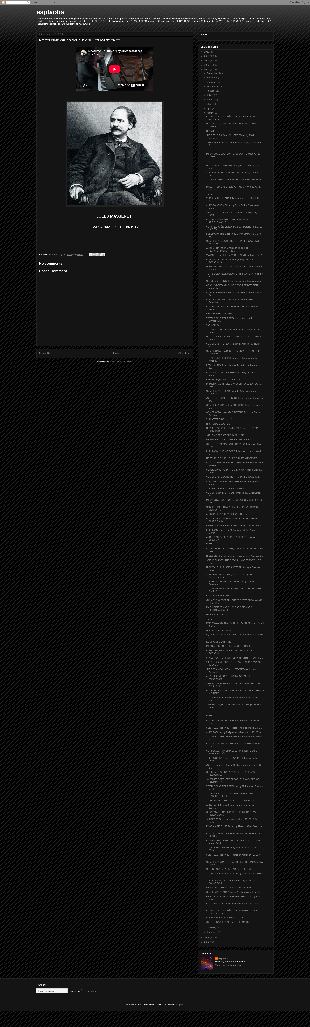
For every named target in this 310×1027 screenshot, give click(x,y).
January (211, 932)
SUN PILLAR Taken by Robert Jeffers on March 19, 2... (234, 727)
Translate (91, 991)
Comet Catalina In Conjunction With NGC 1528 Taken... (234, 525)
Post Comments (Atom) (121, 362)
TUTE (209, 149)
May (209, 104)
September (213, 86)
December (212, 73)
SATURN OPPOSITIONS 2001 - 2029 (225, 435)
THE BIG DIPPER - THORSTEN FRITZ (226, 488)
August (211, 90)
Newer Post (45, 353)
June (209, 99)
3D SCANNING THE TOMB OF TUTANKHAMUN (231, 800)
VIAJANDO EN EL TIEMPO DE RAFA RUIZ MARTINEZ (234, 255)
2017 (207, 65)
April (209, 108)
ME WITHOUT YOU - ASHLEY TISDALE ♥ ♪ (228, 439)
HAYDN (210, 130)
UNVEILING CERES (216, 614)
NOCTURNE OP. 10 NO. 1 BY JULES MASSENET (231, 458)
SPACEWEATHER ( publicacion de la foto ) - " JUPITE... (234, 657)
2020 (207, 51)
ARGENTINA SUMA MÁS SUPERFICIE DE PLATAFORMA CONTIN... (227, 249)
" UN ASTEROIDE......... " (219, 419)
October (211, 82)
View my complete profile (228, 965)
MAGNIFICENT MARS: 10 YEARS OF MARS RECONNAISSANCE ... (229, 608)
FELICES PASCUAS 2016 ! (220, 313)
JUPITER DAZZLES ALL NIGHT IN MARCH (228, 922)
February (212, 927)
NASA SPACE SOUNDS (218, 423)
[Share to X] (97, 254)
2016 (207, 69)
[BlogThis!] (94, 254)
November (212, 77)
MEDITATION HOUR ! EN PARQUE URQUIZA (229, 646)
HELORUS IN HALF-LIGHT (220, 630)
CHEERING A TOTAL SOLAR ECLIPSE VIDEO (229, 869)
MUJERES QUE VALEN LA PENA (223, 379)
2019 (207, 56)
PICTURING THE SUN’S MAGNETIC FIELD (228, 887)
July (209, 95)
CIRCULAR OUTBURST (218, 595)
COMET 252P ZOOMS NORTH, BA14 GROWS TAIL (233, 477)
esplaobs (50, 11)
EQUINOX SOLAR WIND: (219, 641)
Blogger (179, 1004)
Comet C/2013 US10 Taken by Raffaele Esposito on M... (235, 281)
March (210, 112)
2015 (207, 937)
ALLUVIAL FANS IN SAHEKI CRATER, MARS (229, 514)
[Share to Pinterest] (103, 254)
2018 (207, 60)
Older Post (184, 353)
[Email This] (91, 254)
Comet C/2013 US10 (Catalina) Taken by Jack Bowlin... (234, 892)
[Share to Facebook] (100, 254)
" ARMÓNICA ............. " (218, 325)
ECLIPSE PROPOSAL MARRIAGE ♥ (224, 917)
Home (115, 353)
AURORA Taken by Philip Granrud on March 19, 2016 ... (234, 732)
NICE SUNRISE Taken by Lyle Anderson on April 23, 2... (234, 556)
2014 (207, 942)
